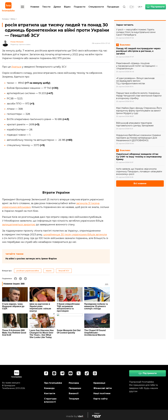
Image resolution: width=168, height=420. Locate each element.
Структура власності (50, 400)
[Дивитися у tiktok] (87, 373)
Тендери (74, 398)
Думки (57, 7)
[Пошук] (124, 6)
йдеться (16, 66)
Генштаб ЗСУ (64, 271)
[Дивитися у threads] (95, 373)
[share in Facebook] (15, 278)
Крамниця (99, 383)
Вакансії (74, 393)
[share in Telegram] (25, 278)
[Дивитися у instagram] (54, 373)
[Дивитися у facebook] (46, 373)
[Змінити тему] (131, 6)
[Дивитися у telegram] (62, 373)
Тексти (46, 7)
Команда (49, 388)
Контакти (49, 393)
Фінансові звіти (102, 388)
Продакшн (113, 7)
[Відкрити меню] (22, 6)
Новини (34, 7)
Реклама (74, 383)
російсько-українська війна (28, 271)
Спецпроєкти (96, 7)
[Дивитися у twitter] (79, 373)
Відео (67, 7)
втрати (48, 271)
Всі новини (140, 183)
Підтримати (158, 7)
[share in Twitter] (20, 278)
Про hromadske (53, 383)
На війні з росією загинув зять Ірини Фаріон (31, 258)
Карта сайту (100, 398)
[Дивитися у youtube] (70, 373)
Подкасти (79, 7)
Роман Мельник (16, 42)
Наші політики (101, 393)
